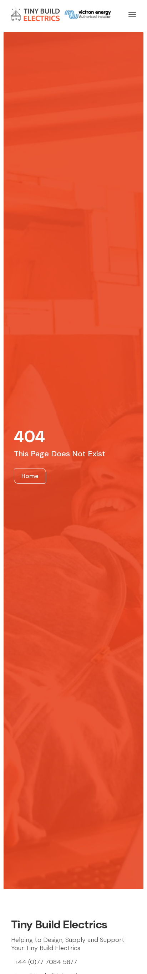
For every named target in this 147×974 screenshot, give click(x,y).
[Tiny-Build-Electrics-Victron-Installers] (61, 14)
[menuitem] (132, 14)
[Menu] (132, 14)
